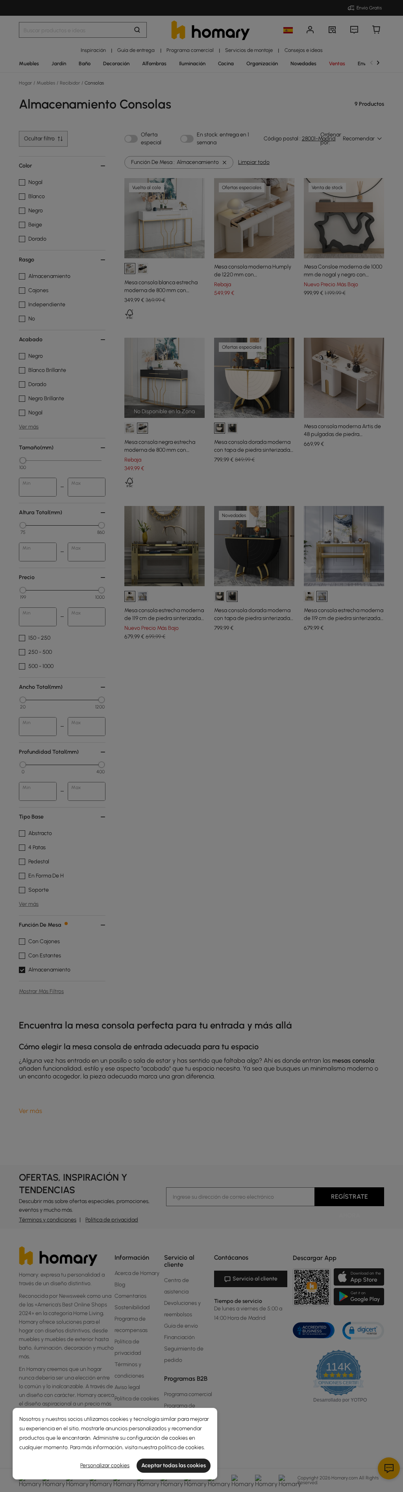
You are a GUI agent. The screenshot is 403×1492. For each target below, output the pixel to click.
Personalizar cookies (104, 1465)
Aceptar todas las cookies (173, 1465)
